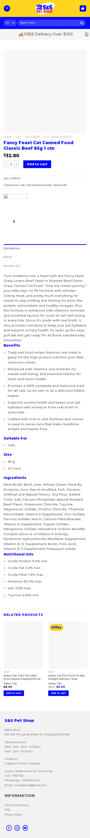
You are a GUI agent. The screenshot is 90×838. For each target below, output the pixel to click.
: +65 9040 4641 (30, 780)
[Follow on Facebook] (9, 828)
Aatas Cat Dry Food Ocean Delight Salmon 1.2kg (66, 677)
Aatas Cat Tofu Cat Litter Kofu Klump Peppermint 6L (22, 677)
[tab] (45, 248)
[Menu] (7, 8)
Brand (8, 257)
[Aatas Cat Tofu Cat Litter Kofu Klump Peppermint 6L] (23, 645)
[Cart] (83, 8)
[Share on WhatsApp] (7, 221)
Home (8, 137)
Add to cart (37, 164)
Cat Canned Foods (58, 137)
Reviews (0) (12, 266)
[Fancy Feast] (16, 206)
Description (12, 248)
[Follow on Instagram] (17, 828)
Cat (18, 137)
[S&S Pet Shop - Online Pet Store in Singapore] (45, 8)
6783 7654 (18, 775)
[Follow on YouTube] (25, 828)
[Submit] (82, 23)
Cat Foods (32, 137)
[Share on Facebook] (14, 221)
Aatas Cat (10, 683)
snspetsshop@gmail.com (30, 785)
